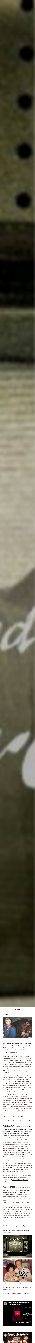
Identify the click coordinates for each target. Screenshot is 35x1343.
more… (5, 1228)
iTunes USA (20, 1293)
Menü (18, 1009)
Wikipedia (27, 1121)
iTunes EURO (6, 1293)
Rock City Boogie (17, 1180)
